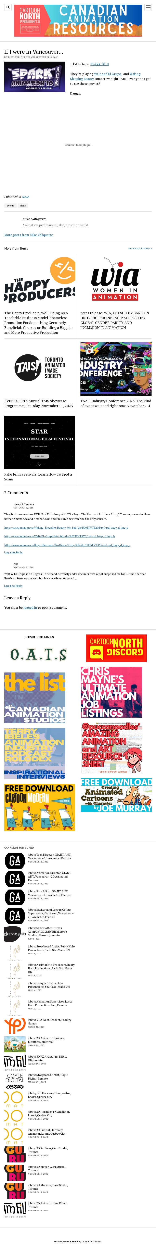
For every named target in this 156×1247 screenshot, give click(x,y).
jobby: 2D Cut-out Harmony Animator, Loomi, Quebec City (46, 1131)
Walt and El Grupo (107, 74)
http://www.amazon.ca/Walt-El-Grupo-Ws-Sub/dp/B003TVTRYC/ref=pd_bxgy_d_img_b (59, 536)
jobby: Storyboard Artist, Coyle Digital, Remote (48, 1076)
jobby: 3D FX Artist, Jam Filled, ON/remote (47, 1058)
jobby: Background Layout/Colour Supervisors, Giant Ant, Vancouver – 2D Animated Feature (51, 913)
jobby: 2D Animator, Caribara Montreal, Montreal (46, 1040)
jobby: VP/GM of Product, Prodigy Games (49, 1021)
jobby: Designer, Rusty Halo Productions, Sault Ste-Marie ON (49, 984)
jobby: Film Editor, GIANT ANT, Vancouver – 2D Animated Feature (49, 893)
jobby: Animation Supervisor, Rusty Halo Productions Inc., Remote (50, 1003)
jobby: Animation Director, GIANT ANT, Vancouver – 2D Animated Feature (49, 876)
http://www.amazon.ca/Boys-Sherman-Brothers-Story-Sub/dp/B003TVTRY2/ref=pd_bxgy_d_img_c (67, 545)
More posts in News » (140, 248)
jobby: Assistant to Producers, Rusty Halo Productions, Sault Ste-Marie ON (51, 968)
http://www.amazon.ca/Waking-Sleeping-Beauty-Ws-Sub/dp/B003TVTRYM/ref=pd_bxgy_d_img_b (66, 527)
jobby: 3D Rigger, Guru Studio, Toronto (46, 1168)
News (25, 196)
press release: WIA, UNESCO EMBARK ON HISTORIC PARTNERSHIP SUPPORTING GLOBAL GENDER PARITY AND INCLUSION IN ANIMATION (114, 320)
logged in (30, 607)
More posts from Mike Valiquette (28, 234)
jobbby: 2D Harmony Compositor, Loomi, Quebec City (49, 1095)
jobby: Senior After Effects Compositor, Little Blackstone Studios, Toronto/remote (47, 931)
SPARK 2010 (99, 64)
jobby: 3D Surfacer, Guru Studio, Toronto (48, 1150)
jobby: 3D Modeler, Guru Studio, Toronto (48, 1187)
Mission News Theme (66, 1241)
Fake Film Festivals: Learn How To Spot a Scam (38, 476)
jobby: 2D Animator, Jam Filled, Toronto (47, 1205)
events (10, 205)
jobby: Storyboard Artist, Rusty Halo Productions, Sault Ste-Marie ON (51, 948)
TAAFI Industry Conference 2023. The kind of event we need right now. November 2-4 (115, 403)
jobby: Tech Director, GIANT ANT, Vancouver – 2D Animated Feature (49, 856)
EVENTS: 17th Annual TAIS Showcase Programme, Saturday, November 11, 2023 (38, 403)
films (23, 205)
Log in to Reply (13, 552)
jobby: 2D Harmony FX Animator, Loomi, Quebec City (49, 1113)
